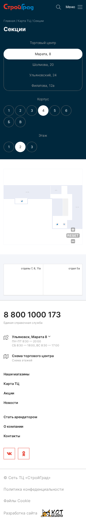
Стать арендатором (20, 417)
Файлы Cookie (17, 500)
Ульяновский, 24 (43, 75)
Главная (9, 21)
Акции (9, 393)
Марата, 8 (43, 54)
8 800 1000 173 (32, 314)
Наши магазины (16, 374)
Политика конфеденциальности (34, 489)
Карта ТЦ (25, 21)
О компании (13, 426)
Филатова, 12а (43, 85)
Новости (11, 403)
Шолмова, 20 (43, 65)
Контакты (12, 436)
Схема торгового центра (33, 356)
